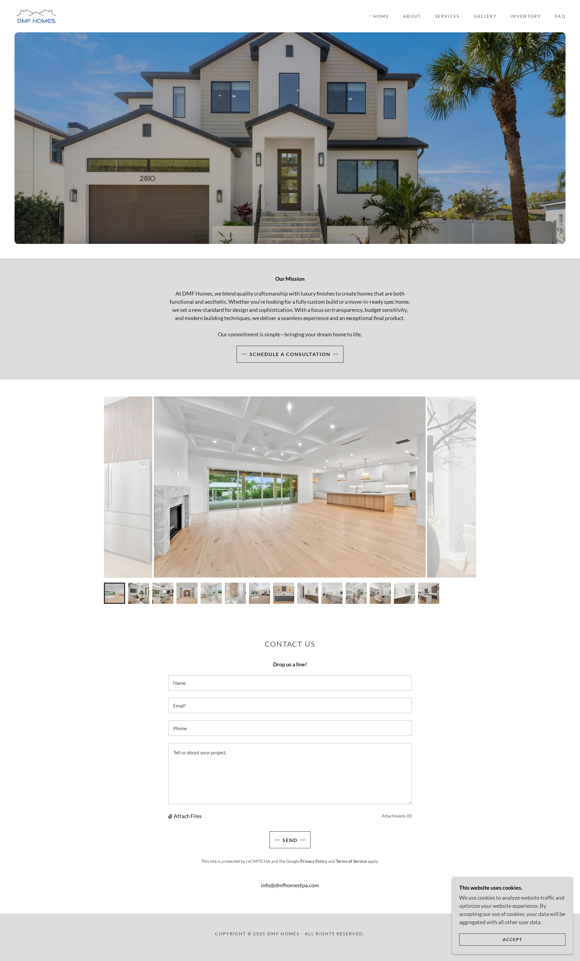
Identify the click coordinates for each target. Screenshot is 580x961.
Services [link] (447, 16)
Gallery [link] (485, 16)
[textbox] (289, 683)
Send (290, 840)
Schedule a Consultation (290, 354)
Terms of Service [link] (351, 861)
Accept (512, 939)
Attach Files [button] (188, 816)
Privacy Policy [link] (313, 861)
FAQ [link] (560, 16)
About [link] (412, 16)
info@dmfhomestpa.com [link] (290, 885)
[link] (36, 15)
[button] (171, 816)
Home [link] (381, 16)
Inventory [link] (526, 16)
